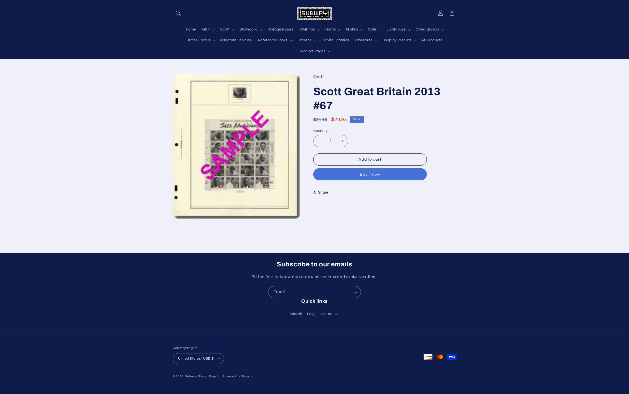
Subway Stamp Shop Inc (203, 376)
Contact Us (329, 314)
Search (296, 314)
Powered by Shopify (237, 376)
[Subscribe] (355, 292)
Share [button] (323, 192)
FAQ (311, 314)
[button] (178, 13)
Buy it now (370, 174)
